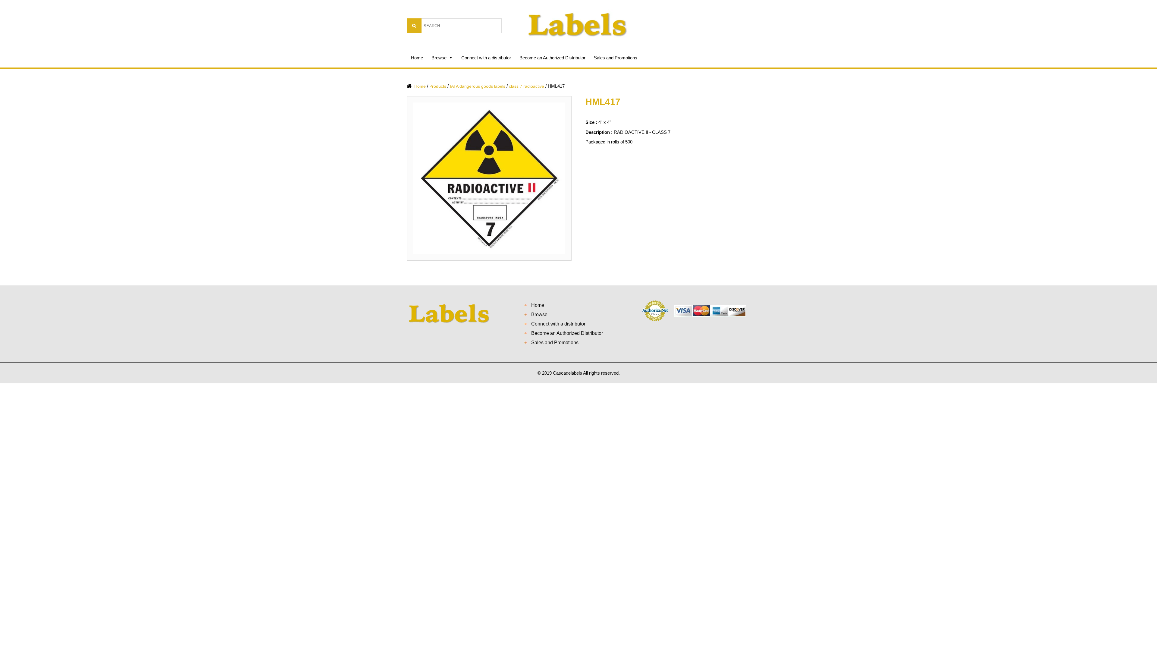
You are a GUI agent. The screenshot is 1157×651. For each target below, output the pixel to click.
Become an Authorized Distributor (552, 57)
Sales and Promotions (615, 57)
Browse (439, 57)
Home (417, 57)
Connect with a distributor (486, 57)
